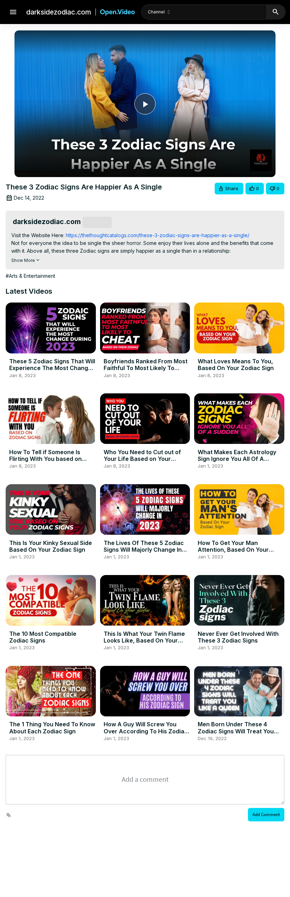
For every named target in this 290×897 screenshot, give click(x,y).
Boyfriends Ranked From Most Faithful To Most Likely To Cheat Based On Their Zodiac (145, 368)
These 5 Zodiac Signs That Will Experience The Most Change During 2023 (52, 368)
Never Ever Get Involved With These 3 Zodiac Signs (238, 637)
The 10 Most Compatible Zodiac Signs (42, 637)
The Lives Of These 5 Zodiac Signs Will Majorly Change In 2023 (144, 549)
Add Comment (266, 814)
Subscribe (97, 222)
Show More (23, 260)
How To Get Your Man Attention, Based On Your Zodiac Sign (233, 549)
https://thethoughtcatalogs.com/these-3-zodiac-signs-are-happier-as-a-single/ (156, 235)
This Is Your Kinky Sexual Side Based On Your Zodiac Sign (50, 546)
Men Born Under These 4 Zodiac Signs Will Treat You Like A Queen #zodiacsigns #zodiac (236, 734)
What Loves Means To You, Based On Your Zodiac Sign (236, 364)
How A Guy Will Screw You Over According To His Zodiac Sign (146, 731)
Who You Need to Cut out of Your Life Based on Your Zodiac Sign (142, 458)
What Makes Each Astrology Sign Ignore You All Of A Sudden (237, 458)
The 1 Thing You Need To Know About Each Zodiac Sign (52, 727)
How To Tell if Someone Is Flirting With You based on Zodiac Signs (45, 458)
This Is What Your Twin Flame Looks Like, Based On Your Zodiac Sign (144, 640)
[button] (229, 188)
